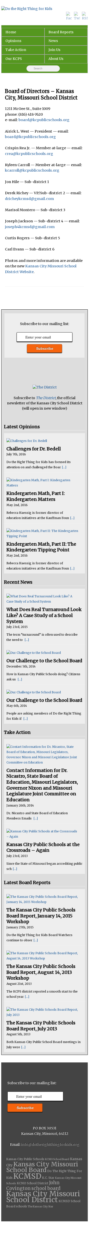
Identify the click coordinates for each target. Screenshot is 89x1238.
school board (46, 1188)
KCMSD (27, 1176)
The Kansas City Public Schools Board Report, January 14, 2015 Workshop (40, 915)
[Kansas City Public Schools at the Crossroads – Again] (42, 834)
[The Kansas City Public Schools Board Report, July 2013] (42, 1012)
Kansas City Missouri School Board (42, 1167)
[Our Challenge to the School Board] (42, 652)
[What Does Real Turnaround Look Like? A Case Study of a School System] (42, 599)
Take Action (15, 50)
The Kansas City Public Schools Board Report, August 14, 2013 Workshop (40, 972)
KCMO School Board (57, 1159)
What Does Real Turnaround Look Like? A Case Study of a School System (44, 615)
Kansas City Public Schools (25, 1159)
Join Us (54, 50)
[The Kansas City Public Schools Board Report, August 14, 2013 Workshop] (42, 956)
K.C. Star (48, 1178)
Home (10, 32)
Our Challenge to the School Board (44, 661)
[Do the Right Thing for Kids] (44, 9)
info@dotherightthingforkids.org (50, 1144)
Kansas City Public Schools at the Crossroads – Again (43, 847)
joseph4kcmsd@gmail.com (30, 227)
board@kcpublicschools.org (44, 120)
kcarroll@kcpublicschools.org (32, 170)
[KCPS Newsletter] (45, 387)
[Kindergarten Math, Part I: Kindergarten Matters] (42, 482)
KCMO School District (32, 1183)
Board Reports (60, 32)
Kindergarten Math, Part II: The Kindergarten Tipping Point (41, 547)
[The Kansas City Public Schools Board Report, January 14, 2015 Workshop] (42, 899)
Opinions (13, 41)
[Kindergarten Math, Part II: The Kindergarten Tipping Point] (42, 533)
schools (21, 1206)
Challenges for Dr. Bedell (33, 449)
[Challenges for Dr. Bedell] (42, 440)
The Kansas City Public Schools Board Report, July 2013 (40, 1026)
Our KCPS (13, 58)
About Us (55, 58)
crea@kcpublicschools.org (29, 153)
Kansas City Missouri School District (43, 1196)
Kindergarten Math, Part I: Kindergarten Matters (35, 496)
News (53, 41)
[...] (64, 467)
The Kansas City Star (40, 1206)
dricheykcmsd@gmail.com (29, 198)
